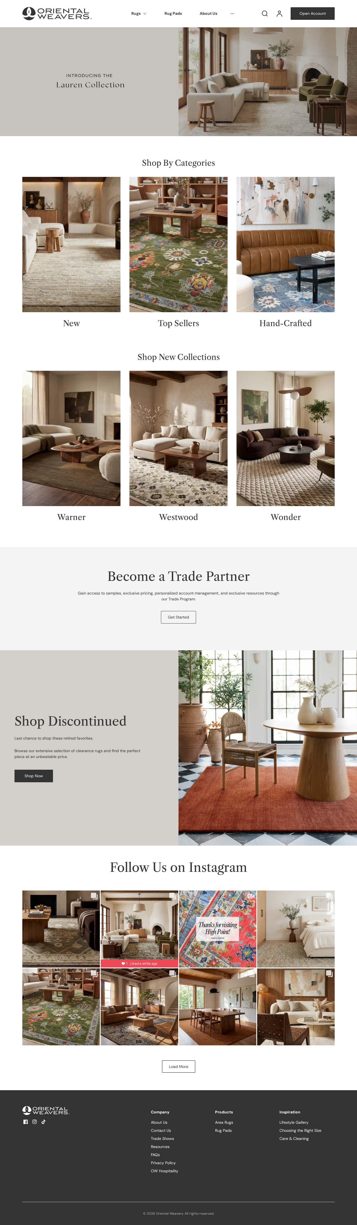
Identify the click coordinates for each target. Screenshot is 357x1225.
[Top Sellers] (178, 244)
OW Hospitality (164, 1170)
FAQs (155, 1154)
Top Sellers (178, 323)
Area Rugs (224, 1122)
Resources (160, 1146)
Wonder (286, 517)
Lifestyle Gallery (293, 1122)
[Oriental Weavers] (57, 1110)
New (71, 323)
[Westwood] (178, 438)
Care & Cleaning (294, 1138)
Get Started (178, 617)
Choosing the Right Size (300, 1130)
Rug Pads (173, 13)
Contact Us (161, 1130)
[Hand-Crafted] (286, 244)
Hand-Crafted (285, 323)
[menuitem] (139, 13)
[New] (71, 244)
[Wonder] (286, 438)
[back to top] (348, 1216)
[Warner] (71, 438)
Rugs (136, 13)
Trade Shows (162, 1138)
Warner (71, 517)
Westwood (178, 517)
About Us (208, 13)
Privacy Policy (163, 1162)
